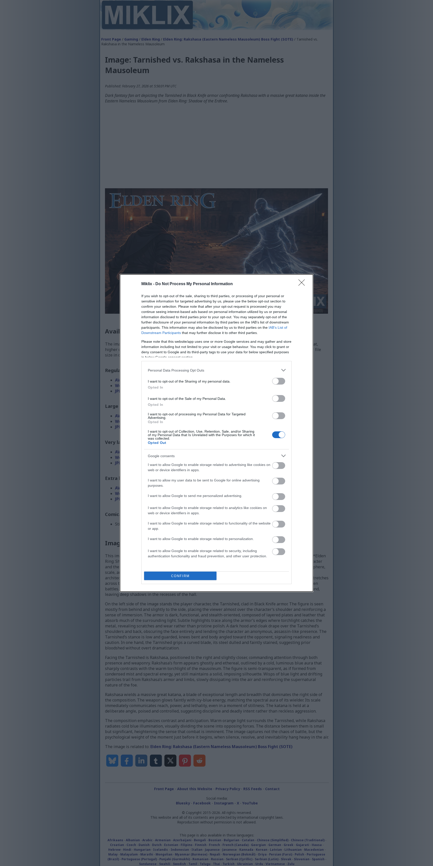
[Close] (303, 284)
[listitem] (216, 370)
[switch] (278, 381)
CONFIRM (180, 576)
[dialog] (216, 433)
